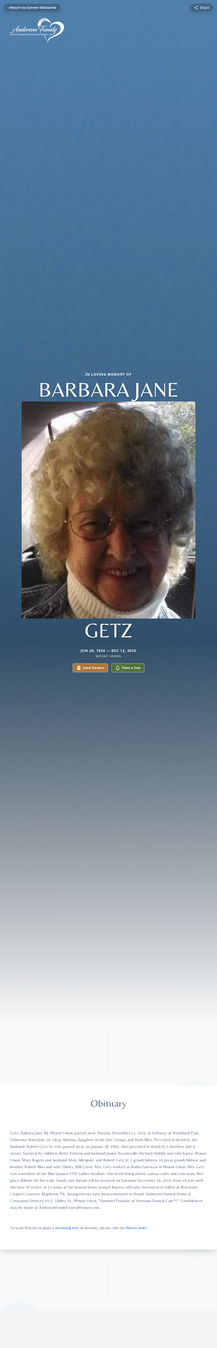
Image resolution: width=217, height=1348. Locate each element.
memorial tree (67, 1227)
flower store (136, 1227)
